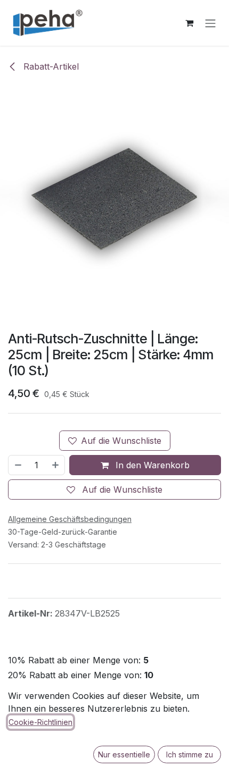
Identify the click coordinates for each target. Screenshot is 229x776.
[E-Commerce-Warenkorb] (189, 22)
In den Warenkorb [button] (151, 465)
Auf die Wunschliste (121, 440)
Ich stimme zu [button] (189, 754)
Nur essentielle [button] (124, 754)
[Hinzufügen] (56, 465)
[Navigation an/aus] (210, 23)
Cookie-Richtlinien (40, 722)
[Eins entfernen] (18, 465)
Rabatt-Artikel (50, 66)
